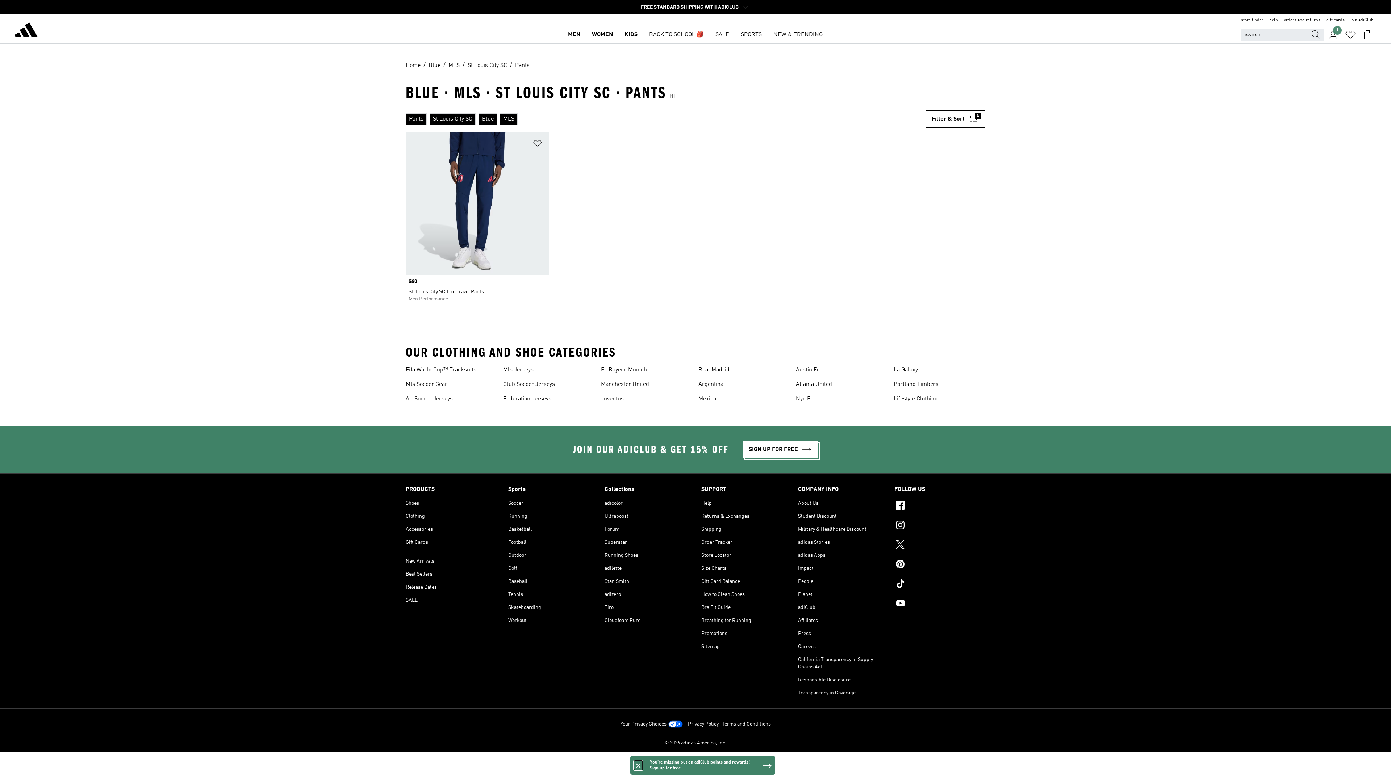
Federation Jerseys (527, 399)
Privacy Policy (703, 724)
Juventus (612, 399)
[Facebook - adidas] (939, 506)
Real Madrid (714, 370)
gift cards (1335, 20)
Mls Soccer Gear (426, 384)
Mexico (707, 399)
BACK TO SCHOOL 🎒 (676, 35)
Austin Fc (808, 370)
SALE (722, 35)
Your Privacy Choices (644, 724)
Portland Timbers (916, 384)
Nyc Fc (804, 399)
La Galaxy (906, 370)
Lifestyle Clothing (916, 399)
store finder (1252, 20)
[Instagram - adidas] (939, 526)
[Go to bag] (1368, 34)
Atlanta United (814, 384)
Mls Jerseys (518, 370)
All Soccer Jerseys (429, 399)
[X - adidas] (939, 545)
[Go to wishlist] (1350, 34)
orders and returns (1302, 20)
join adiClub (1362, 20)
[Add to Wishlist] (537, 145)
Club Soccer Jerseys (529, 384)
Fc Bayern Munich (624, 370)
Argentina (710, 384)
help (1273, 20)
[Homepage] (26, 31)
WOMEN (602, 35)
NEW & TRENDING (798, 35)
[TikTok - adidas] (939, 584)
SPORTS (751, 35)
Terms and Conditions (746, 724)
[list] (666, 119)
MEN (574, 35)
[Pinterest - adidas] (939, 565)
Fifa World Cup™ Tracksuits (441, 370)
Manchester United (625, 384)
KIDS (631, 35)
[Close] (638, 765)
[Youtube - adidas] (939, 604)
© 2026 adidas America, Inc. (695, 742)
